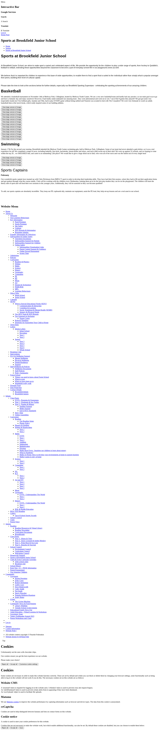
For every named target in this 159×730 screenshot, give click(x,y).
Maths (17, 266)
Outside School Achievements (26, 608)
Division (23, 448)
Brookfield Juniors (22, 394)
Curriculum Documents (23, 532)
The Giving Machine (22, 602)
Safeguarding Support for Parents (27, 241)
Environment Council (23, 549)
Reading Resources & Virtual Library (28, 528)
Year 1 (22, 335)
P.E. (16, 471)
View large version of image (11, 107)
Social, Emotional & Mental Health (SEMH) (36, 310)
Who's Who (14, 293)
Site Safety (19, 226)
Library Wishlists (21, 606)
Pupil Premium (20, 222)
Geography (19, 272)
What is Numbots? (26, 453)
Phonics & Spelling (22, 425)
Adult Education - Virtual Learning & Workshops (28, 612)
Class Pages (14, 398)
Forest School (15, 375)
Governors (14, 576)
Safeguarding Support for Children (27, 243)
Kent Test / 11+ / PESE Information (23, 568)
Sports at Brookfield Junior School (18, 50)
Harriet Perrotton (21, 578)
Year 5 (22, 346)
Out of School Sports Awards (25, 516)
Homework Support (17, 555)
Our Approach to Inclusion (25, 316)
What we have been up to (24, 381)
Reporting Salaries (21, 232)
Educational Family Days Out (21, 610)
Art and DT (19, 480)
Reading (18, 419)
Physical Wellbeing (22, 360)
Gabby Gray (19, 585)
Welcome (13, 216)
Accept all (13, 664)
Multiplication (25, 446)
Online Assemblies (22, 415)
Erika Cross (19, 581)
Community (10, 574)
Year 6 (22, 348)
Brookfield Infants (21, 392)
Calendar (13, 300)
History (17, 270)
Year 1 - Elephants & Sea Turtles (27, 402)
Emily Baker (19, 597)
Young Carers (25, 318)
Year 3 (22, 341)
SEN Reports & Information (25, 230)
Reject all (5, 664)
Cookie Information (13, 629)
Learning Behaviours (22, 291)
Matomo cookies (13, 702)
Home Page (5, 35)
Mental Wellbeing (21, 358)
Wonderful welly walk (23, 383)
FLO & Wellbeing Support (20, 356)
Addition (23, 442)
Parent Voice (15, 522)
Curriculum (14, 260)
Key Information (16, 220)
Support (18, 365)
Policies (13, 258)
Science (18, 268)
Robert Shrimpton (21, 583)
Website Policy (11, 631)
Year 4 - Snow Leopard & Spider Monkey (30, 541)
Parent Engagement (17, 570)
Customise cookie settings (28, 664)
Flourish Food (15, 385)
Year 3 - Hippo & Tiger (23, 539)
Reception (23, 333)
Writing (17, 264)
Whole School (25, 350)
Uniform (18, 228)
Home (8, 46)
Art (16, 283)
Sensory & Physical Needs (29, 312)
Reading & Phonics (22, 262)
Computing (19, 274)
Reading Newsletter (22, 530)
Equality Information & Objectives (23, 234)
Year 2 (22, 337)
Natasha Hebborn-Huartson (25, 595)
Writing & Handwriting (23, 427)
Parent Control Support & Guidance (33, 249)
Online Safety (20, 245)
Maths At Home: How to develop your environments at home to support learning (49, 455)
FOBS (12, 599)
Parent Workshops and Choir (20, 618)
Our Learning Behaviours (19, 218)
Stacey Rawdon (21, 593)
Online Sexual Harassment (29, 251)
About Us (9, 214)
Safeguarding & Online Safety (21, 237)
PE (16, 276)
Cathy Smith (19, 589)
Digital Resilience (21, 362)
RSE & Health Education (24, 509)
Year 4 (22, 344)
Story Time (19, 413)
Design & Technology (23, 285)
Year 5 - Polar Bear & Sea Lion (26, 543)
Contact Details (16, 390)
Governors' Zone (16, 614)
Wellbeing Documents (23, 369)
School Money (15, 566)
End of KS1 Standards (28, 411)
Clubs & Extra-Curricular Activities (23, 560)
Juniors (8, 48)
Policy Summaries (21, 373)
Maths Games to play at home (30, 457)
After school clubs (21, 562)
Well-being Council (22, 553)
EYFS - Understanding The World (32, 495)
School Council (16, 518)
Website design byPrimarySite (17, 637)
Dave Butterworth (21, 587)
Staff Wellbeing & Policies (20, 367)
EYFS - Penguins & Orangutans (27, 400)
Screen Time (24, 253)
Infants (8, 396)
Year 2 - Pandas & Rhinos (24, 404)
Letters (12, 327)
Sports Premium (21, 224)
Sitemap (9, 626)
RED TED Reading (17, 511)
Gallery (13, 513)
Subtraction (24, 444)
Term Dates (14, 325)
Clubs (12, 520)
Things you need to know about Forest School (32, 377)
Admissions (14, 255)
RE (16, 279)
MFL (17, 289)
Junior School (20, 297)
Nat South (18, 591)
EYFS (22, 436)
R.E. (16, 474)
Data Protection (16, 388)
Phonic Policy (25, 423)
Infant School (20, 295)
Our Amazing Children (18, 572)
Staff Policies (20, 371)
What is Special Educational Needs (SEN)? (31, 304)
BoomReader (20, 534)
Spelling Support (26, 406)
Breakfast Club (15, 352)
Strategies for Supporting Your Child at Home (31, 323)
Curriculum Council (22, 551)
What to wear (20, 379)
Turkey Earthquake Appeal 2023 (22, 616)
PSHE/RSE (19, 287)
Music (17, 281)
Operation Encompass (23, 239)
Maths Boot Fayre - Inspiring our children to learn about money (43, 451)
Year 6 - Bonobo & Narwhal (25, 545)
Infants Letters (20, 329)
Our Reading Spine (27, 421)
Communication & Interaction (30, 306)
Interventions (15, 354)
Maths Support (25, 409)
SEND (12, 302)
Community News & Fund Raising (23, 604)
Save (21, 728)
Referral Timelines (21, 320)
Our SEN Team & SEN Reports (27, 314)
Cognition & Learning (28, 308)
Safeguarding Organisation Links (32, 247)
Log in (3, 33)
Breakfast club (20, 564)
